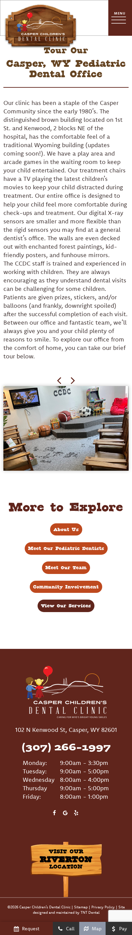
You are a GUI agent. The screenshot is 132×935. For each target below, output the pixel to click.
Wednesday (38, 779)
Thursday (35, 788)
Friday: (32, 796)
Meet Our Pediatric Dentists (66, 548)
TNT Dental (90, 912)
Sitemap (81, 907)
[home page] (40, 18)
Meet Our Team (66, 567)
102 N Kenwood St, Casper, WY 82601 (66, 730)
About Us (66, 529)
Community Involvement (66, 586)
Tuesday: (35, 771)
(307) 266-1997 (66, 747)
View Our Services (66, 605)
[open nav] (120, 18)
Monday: (35, 763)
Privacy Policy (103, 907)
